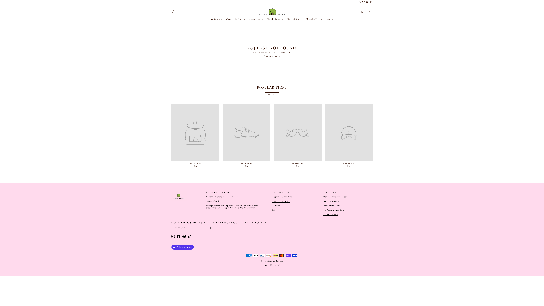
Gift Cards (276, 205)
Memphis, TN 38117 (330, 214)
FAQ (273, 210)
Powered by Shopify (272, 265)
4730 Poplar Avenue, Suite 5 (334, 210)
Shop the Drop (215, 19)
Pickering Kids (313, 19)
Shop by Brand (274, 19)
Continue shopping (272, 56)
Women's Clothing (234, 19)
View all (272, 95)
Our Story (331, 19)
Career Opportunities (281, 201)
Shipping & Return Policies (283, 197)
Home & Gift (293, 19)
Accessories (255, 19)
